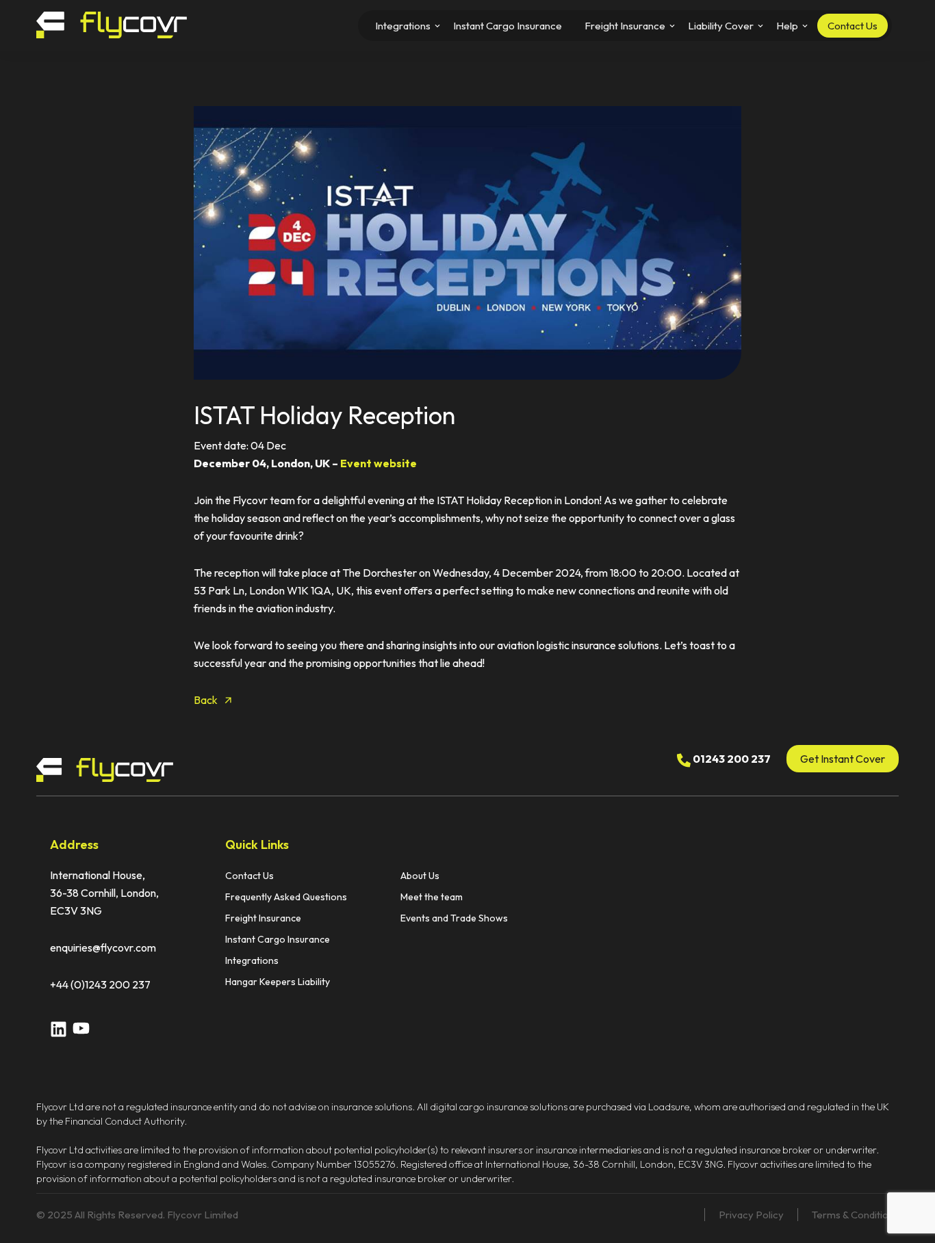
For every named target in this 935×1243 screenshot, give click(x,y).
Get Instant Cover (842, 759)
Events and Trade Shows (454, 918)
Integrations (252, 960)
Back (206, 700)
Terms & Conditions (855, 1214)
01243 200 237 (731, 759)
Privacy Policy (751, 1214)
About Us (419, 875)
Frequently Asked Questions (286, 897)
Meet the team (431, 897)
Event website (378, 463)
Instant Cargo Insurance (277, 939)
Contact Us (249, 875)
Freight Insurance (263, 918)
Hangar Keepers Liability (277, 982)
